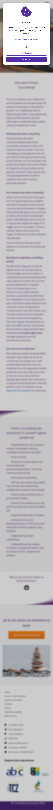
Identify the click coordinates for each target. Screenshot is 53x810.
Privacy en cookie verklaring (26, 39)
